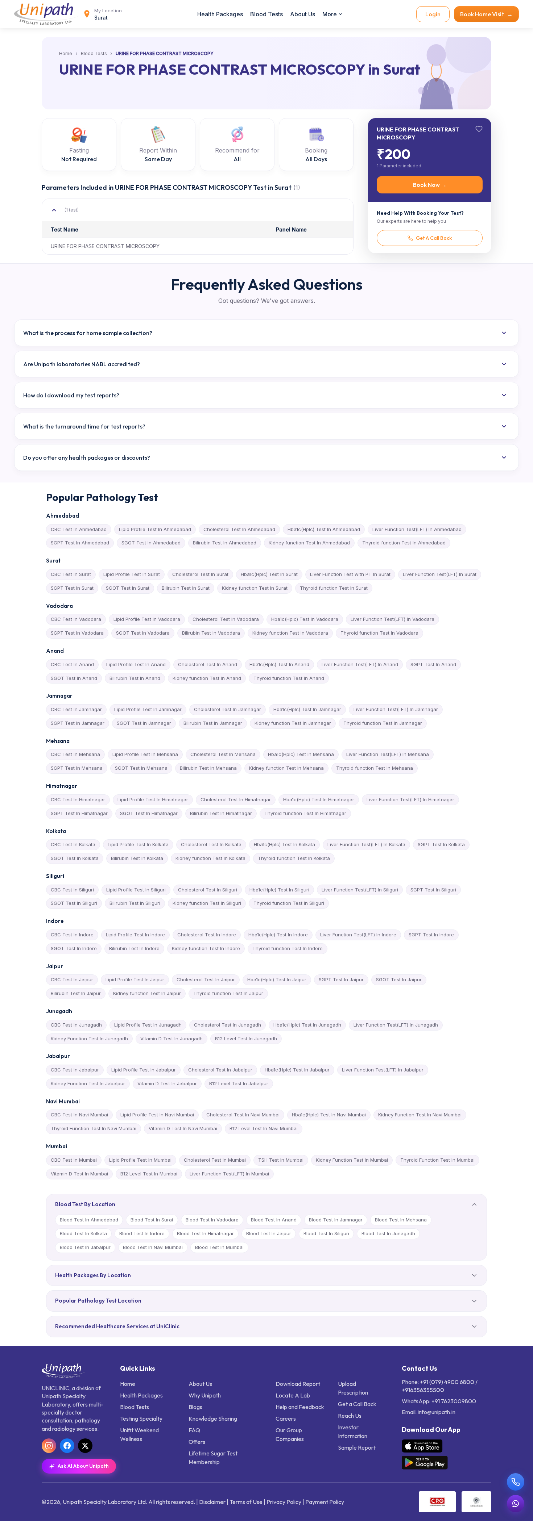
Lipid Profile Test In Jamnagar (148, 709)
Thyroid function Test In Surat (334, 588)
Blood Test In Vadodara (212, 1220)
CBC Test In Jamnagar (76, 709)
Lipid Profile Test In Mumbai (140, 1160)
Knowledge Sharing (213, 1418)
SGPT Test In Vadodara (77, 633)
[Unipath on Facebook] (67, 1445)
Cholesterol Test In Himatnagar (236, 799)
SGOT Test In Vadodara (143, 633)
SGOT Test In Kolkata (75, 858)
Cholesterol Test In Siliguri (207, 890)
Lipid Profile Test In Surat (131, 574)
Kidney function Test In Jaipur (147, 993)
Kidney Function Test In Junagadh (89, 1038)
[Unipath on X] (85, 1445)
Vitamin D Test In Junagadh (171, 1038)
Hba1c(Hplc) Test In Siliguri (279, 890)
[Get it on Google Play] (425, 1463)
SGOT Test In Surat (127, 588)
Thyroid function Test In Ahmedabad (404, 543)
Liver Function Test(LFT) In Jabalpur (382, 1070)
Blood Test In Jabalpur (85, 1247)
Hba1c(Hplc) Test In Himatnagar (318, 799)
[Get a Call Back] (515, 1482)
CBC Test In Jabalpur (75, 1070)
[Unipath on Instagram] (49, 1445)
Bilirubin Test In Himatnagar (221, 813)
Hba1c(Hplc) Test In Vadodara (304, 619)
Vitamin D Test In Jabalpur (167, 1083)
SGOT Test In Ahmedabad (151, 543)
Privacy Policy (283, 1501)
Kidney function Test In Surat (255, 588)
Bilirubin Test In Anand (135, 678)
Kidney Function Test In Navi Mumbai (420, 1114)
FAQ (194, 1430)
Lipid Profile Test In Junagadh (148, 1025)
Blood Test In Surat (152, 1220)
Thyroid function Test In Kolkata (294, 858)
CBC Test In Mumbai (74, 1160)
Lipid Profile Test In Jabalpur (143, 1070)
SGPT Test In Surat (72, 588)
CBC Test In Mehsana (75, 754)
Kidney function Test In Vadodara (290, 633)
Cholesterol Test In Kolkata (211, 844)
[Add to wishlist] (479, 129)
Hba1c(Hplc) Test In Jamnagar (307, 709)
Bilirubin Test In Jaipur (76, 993)
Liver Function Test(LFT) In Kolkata (366, 844)
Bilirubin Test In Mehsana (208, 768)
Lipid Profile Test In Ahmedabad (155, 529)
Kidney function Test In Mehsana (286, 768)
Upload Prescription (353, 1388)
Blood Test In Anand (274, 1220)
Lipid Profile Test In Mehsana (145, 754)
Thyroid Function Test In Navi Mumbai (93, 1128)
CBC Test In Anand (72, 664)
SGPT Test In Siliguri (433, 890)
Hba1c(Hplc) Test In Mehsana (301, 754)
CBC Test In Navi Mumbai (79, 1114)
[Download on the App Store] (422, 1446)
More (329, 14)
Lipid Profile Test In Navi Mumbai (157, 1114)
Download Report (298, 1383)
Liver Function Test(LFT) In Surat (439, 574)
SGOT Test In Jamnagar (144, 723)
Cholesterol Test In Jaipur (206, 979)
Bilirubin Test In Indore (134, 948)
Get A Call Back (434, 238)
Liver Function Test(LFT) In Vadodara (392, 619)
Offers (197, 1441)
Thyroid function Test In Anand (288, 678)
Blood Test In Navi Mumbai (153, 1247)
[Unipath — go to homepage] (46, 14)
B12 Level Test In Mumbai (148, 1174)
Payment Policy (324, 1501)
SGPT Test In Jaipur (341, 979)
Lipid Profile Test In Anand (136, 664)
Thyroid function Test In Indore (287, 948)
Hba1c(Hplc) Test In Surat (269, 574)
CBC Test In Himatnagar (78, 799)
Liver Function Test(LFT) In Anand (360, 664)
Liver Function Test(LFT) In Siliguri (360, 890)
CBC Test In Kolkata (73, 844)
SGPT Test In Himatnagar (79, 813)
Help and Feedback (300, 1407)
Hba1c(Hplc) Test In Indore (278, 934)
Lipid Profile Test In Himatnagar (152, 799)
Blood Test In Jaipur (268, 1233)
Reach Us (349, 1415)
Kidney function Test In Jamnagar (293, 723)
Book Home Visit (486, 14)
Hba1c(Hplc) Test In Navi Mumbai (329, 1114)
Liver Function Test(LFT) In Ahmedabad (417, 529)
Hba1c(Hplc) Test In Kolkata (284, 844)
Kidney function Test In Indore (206, 948)
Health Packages (220, 14)
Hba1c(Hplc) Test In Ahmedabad (324, 529)
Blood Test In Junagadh (388, 1233)
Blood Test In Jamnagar (336, 1220)
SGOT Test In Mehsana (141, 768)
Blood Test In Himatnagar (205, 1233)
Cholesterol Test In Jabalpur (220, 1070)
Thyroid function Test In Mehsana (374, 768)
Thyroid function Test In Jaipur (228, 993)
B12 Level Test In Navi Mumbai (264, 1128)
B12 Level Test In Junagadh (246, 1038)
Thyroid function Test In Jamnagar (382, 723)
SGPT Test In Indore (431, 934)
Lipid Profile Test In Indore (135, 934)
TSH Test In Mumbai (280, 1160)
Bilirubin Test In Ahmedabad (224, 543)
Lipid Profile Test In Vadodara (146, 619)
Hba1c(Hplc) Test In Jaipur (276, 979)
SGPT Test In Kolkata (441, 844)
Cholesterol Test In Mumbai (215, 1160)
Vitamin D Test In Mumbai (79, 1174)
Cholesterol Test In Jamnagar (227, 709)
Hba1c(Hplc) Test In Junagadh (307, 1025)
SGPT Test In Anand (433, 664)
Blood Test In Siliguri (326, 1233)
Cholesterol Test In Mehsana (223, 754)
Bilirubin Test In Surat (186, 588)
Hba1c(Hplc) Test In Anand (279, 664)
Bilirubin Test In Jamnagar (212, 723)
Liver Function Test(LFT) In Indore (358, 934)
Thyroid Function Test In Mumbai (437, 1160)
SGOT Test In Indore (74, 948)
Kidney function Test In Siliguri (207, 903)
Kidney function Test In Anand (207, 678)
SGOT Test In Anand (74, 678)
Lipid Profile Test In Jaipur (135, 979)
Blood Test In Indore (142, 1233)
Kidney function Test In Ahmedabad (309, 543)
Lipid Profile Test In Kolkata (138, 844)
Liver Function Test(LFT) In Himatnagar (410, 799)
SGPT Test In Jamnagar (77, 723)
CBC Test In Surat (71, 574)
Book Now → (430, 184)
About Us (302, 14)
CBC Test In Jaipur (72, 979)
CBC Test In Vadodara (76, 619)
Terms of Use (246, 1501)
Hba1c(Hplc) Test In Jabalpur (297, 1070)
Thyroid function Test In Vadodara (379, 633)
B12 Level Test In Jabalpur (238, 1083)
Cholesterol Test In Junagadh (227, 1025)
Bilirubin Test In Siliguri (135, 903)
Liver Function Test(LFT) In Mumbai (229, 1174)
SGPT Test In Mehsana (77, 768)
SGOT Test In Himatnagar (149, 813)
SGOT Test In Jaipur (399, 979)
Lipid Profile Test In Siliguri (136, 890)
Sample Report (357, 1447)
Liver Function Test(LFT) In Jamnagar (396, 709)
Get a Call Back (357, 1404)
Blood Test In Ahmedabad (89, 1220)
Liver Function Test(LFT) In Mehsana (387, 754)
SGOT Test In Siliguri (74, 903)
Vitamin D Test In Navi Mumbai (183, 1128)
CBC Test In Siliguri (72, 890)
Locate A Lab (293, 1395)
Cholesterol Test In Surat (200, 574)
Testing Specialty (141, 1418)
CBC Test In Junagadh (76, 1025)
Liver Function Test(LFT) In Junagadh (396, 1025)
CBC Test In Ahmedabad (79, 529)
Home (65, 53)
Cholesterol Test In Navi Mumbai (243, 1114)
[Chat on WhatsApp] (515, 1503)
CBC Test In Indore (72, 934)
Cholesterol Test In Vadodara (226, 619)
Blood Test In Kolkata (83, 1233)
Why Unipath (205, 1395)
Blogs (195, 1407)
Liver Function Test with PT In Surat (350, 574)
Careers (286, 1418)
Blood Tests (266, 14)
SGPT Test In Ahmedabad (80, 543)
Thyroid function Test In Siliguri (288, 903)
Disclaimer (212, 1501)
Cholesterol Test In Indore (206, 934)
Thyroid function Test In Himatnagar (305, 813)
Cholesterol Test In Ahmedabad (239, 529)
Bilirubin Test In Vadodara (211, 633)
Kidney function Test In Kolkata (210, 858)
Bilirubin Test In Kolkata (137, 858)
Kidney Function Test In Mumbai (352, 1160)
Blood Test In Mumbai (219, 1247)
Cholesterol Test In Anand (207, 664)
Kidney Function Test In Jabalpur (88, 1083)
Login (433, 14)
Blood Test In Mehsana (401, 1220)
